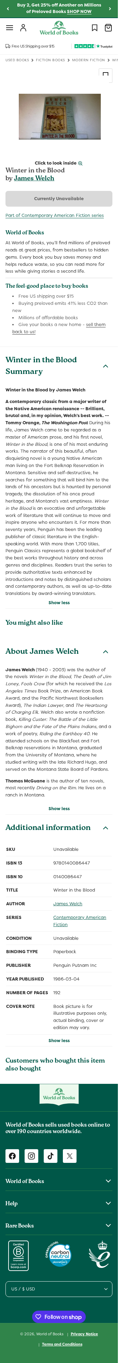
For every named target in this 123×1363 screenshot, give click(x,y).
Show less (59, 602)
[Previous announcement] (7, 9)
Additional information (48, 828)
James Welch (34, 179)
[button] (9, 28)
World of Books (50, 1334)
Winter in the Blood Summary (41, 366)
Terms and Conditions (62, 1344)
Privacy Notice (84, 1334)
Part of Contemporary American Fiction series (54, 215)
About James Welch (42, 652)
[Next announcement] (110, 9)
